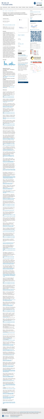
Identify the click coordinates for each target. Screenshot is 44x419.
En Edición (23, 7)
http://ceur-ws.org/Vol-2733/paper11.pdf (8, 101)
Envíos (17, 7)
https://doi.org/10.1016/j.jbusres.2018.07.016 (8, 289)
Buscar (42, 7)
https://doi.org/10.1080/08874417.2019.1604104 (9, 237)
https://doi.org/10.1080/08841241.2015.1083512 (9, 204)
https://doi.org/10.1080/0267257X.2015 (8, 349)
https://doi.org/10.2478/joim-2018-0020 (8, 305)
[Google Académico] (33, 23)
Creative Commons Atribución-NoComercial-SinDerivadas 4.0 (23, 55)
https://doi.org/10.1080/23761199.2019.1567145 (9, 332)
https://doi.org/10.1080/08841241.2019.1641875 (9, 282)
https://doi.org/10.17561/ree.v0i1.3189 (7, 183)
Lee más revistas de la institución (14, 416)
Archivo (9, 7)
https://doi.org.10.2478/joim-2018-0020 (8, 304)
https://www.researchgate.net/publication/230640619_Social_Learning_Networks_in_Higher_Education (9, 170)
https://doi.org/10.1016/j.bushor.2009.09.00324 (8, 231)
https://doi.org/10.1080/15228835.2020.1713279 (9, 150)
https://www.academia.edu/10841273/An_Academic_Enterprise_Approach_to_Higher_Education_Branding (9, 403)
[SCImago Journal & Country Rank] (34, 29)
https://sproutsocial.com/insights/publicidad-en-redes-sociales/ (8, 192)
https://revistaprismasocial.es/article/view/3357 (8, 354)
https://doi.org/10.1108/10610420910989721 (8, 161)
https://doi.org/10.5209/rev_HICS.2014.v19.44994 (9, 214)
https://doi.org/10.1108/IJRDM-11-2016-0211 (8, 155)
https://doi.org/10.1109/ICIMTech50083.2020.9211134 (9, 249)
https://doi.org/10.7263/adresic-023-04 (7, 149)
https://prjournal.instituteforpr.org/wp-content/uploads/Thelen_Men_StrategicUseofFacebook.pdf (9, 385)
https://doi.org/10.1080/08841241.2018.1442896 (9, 311)
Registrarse (38, 0)
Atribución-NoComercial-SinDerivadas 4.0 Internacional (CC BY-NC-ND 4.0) (23, 64)
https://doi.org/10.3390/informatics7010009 (8, 393)
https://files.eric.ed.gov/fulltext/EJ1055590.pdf (8, 380)
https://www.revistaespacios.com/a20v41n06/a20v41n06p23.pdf (9, 118)
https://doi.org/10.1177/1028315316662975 (8, 365)
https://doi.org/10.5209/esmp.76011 (7, 360)
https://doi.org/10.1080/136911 (8, 338)
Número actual (13, 7)
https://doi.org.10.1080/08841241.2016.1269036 (9, 143)
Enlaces (27, 7)
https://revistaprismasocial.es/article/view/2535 (8, 210)
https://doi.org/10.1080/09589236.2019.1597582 (9, 322)
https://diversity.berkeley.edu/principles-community (9, 388)
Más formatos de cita (21, 82)
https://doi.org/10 (5, 334)
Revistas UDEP (31, 7)
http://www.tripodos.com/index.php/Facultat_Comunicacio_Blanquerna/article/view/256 (9, 300)
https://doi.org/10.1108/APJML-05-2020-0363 (8, 139)
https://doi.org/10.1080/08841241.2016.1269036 (9, 145)
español (31, 19)
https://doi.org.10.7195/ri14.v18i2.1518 (8, 106)
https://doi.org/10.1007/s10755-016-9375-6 (8, 242)
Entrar (41, 0)
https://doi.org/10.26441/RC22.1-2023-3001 (9, 24)
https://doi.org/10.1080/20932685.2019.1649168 (9, 123)
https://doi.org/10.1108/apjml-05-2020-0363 (8, 138)
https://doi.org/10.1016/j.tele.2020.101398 (8, 268)
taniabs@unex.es (7, 76)
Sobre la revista (5, 7)
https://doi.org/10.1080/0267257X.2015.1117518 (9, 350)
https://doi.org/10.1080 (5, 317)
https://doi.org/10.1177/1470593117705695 (8, 225)
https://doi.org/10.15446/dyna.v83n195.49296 (8, 256)
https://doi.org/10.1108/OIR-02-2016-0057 (8, 376)
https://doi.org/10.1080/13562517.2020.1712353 (9, 112)
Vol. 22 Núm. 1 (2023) (21, 43)
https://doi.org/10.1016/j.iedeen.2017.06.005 (8, 263)
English (31, 18)
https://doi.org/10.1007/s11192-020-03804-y (8, 344)
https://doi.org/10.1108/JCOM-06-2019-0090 (8, 198)
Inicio (1, 7)
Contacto (20, 7)
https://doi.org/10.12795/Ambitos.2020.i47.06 (8, 97)
